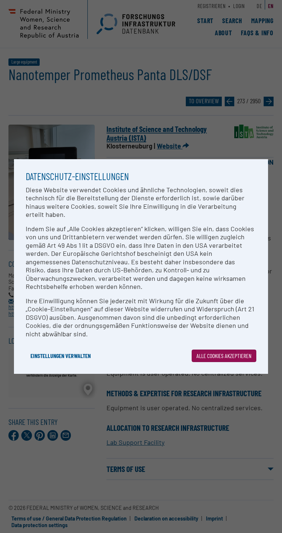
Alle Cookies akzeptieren (224, 355)
